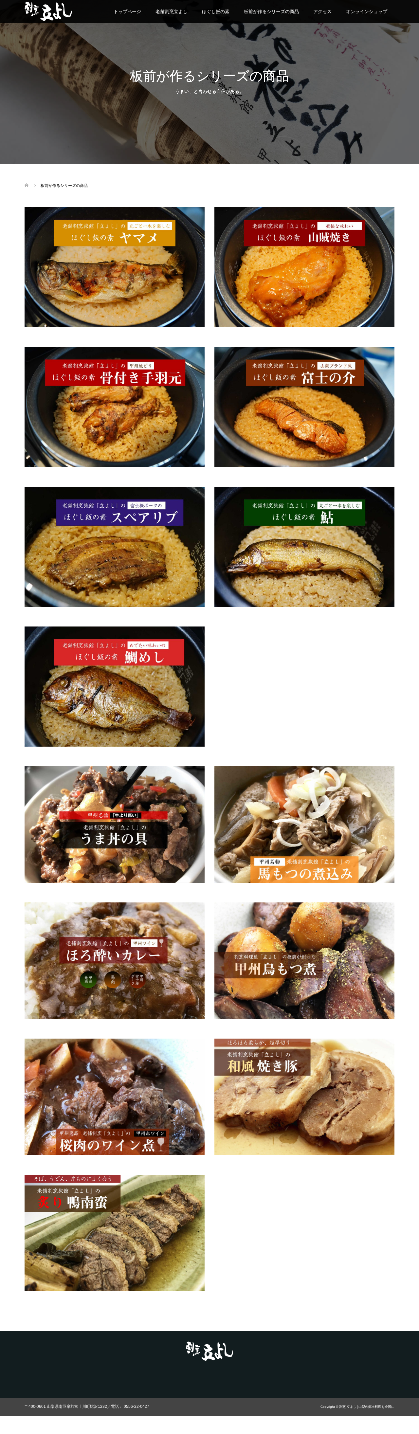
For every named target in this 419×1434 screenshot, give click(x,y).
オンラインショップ (366, 11)
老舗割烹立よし (171, 11)
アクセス (322, 11)
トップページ (127, 11)
